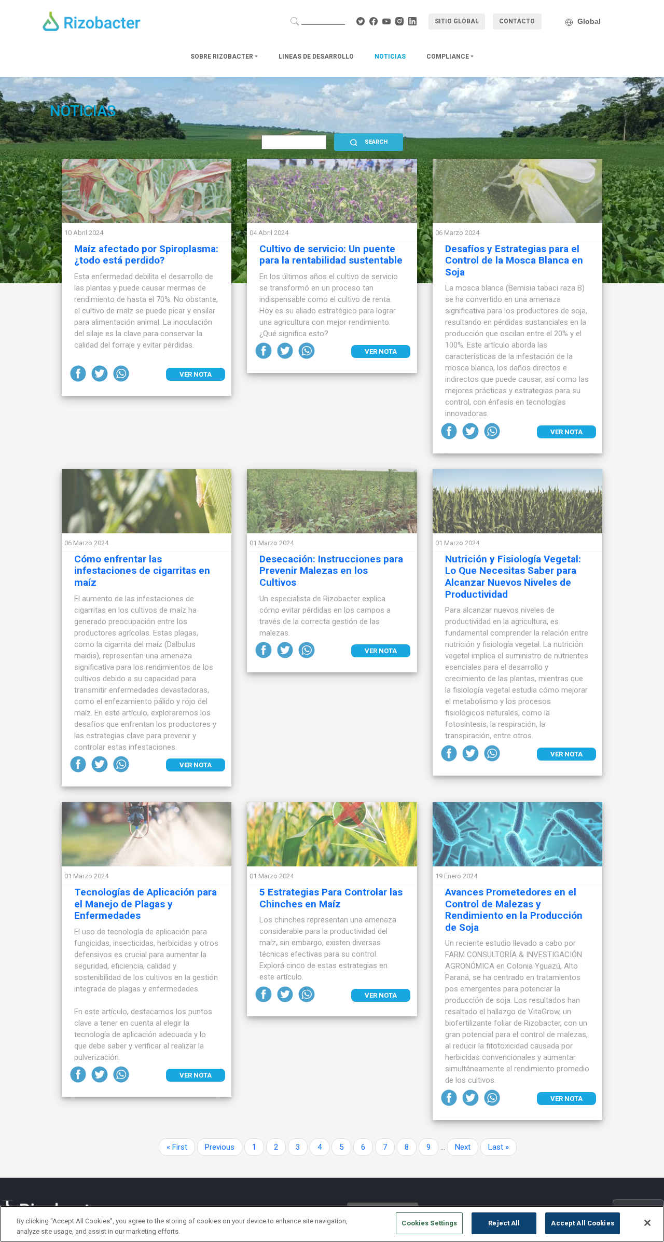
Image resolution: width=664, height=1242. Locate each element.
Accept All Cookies (582, 1223)
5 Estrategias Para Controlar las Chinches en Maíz (331, 898)
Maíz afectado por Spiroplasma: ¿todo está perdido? (146, 255)
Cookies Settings (429, 1223)
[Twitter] (101, 373)
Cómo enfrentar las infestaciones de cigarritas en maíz (142, 571)
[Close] (647, 1222)
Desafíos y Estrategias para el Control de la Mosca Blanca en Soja (514, 261)
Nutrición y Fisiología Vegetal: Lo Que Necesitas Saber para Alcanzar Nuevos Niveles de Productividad (513, 576)
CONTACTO (517, 21)
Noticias (390, 56)
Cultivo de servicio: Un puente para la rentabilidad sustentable (331, 255)
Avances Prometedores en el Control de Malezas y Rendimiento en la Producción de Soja (514, 909)
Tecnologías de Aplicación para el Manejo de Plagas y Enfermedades (145, 904)
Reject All (504, 1223)
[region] (332, 1224)
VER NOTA (195, 374)
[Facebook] (79, 373)
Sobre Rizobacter (222, 56)
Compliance (448, 56)
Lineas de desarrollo (316, 56)
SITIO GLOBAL (457, 21)
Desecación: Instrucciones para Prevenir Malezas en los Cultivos (331, 571)
